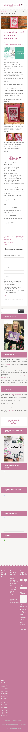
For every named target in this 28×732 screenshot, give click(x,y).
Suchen (3, 308)
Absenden (23, 629)
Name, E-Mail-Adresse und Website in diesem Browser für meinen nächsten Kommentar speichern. (13, 283)
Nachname (25, 582)
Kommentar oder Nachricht (23, 592)
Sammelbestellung (16, 394)
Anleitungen (12, 44)
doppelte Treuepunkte (6, 384)
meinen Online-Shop (17, 379)
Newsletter (23, 724)
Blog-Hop (17, 44)
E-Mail (21, 585)
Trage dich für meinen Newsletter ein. (14, 299)
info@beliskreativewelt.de (16, 602)
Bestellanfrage (13, 199)
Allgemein (7, 44)
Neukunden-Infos (14, 207)
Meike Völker (7, 148)
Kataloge (12, 222)
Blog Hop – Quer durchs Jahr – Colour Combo (19, 238)
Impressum (7, 720)
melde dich (9, 415)
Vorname (21, 582)
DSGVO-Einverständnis (23, 606)
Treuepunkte (13, 215)
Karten (21, 44)
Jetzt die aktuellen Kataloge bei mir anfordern (14, 421)
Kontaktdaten (8, 364)
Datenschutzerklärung (18, 720)
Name (21, 577)
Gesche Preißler (16, 148)
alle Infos (11, 410)
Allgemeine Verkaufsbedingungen (10, 724)
